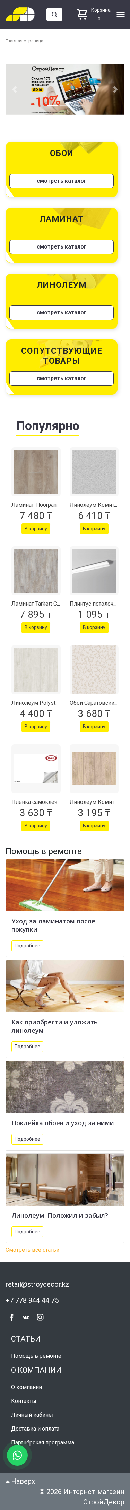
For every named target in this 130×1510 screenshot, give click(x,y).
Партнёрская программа (42, 1442)
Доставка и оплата (35, 1428)
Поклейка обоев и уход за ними (62, 1123)
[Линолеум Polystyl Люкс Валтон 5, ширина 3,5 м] (36, 669)
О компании (26, 1387)
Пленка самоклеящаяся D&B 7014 (55, 802)
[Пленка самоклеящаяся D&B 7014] (36, 768)
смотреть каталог (62, 180)
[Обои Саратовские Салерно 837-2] (94, 669)
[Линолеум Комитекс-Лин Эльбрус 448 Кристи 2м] (94, 471)
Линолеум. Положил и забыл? (59, 1215)
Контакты (23, 1401)
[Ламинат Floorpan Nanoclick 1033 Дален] (36, 471)
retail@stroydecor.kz (37, 1284)
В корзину (36, 528)
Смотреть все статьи (32, 1250)
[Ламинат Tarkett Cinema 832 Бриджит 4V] (36, 571)
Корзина (101, 10)
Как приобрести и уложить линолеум (54, 1026)
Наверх (22, 1481)
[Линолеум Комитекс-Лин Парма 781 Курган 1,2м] (94, 768)
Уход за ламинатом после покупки (53, 925)
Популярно (47, 426)
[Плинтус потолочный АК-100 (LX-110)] (94, 571)
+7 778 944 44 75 (32, 1300)
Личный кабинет (32, 1415)
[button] (14, 89)
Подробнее (27, 945)
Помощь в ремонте (36, 1356)
